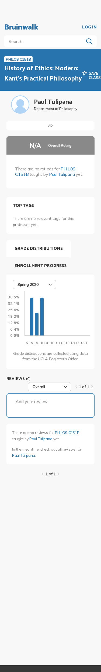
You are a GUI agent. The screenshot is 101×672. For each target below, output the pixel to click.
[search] (45, 41)
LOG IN (89, 27)
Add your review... (33, 401)
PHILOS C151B (67, 432)
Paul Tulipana (62, 174)
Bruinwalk (21, 27)
